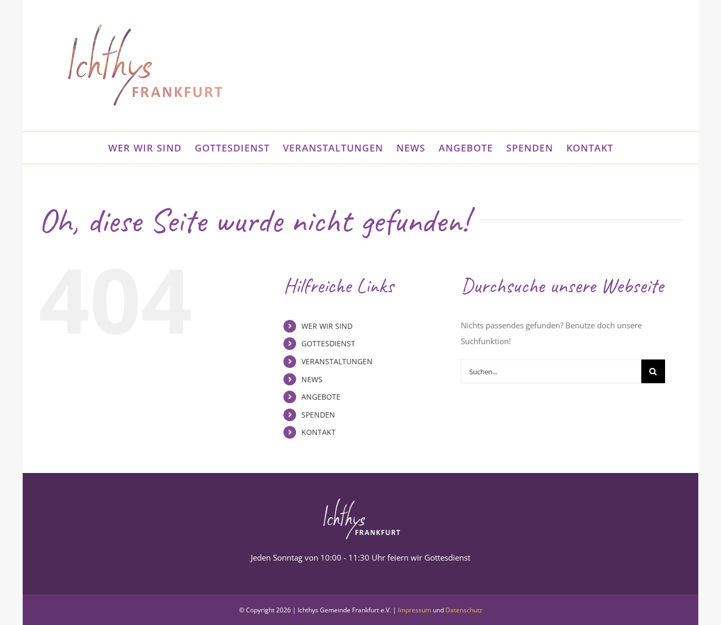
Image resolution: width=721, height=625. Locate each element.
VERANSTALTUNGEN (337, 361)
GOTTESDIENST (328, 343)
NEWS (311, 379)
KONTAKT (318, 432)
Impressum (414, 609)
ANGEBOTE (320, 397)
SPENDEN (318, 415)
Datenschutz (463, 609)
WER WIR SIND (327, 326)
